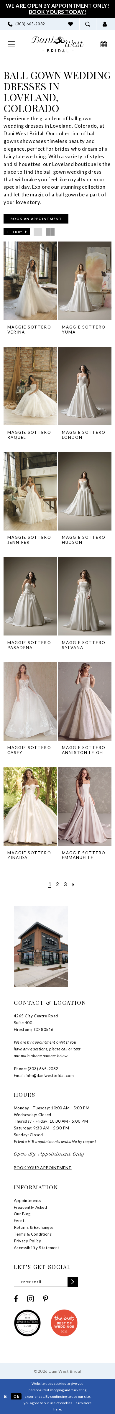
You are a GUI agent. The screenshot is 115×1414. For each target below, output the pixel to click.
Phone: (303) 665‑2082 (36, 1068)
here (57, 1409)
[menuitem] (26, 24)
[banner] (58, 44)
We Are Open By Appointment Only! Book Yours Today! (57, 9)
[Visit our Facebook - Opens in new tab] (16, 1299)
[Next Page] (73, 884)
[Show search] (87, 24)
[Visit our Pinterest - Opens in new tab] (45, 1299)
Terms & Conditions (33, 1234)
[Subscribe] (73, 1282)
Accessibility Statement (37, 1247)
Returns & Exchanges (34, 1227)
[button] (104, 24)
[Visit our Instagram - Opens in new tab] (30, 1299)
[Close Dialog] (5, 1396)
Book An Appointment (36, 219)
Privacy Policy (27, 1241)
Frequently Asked (30, 1207)
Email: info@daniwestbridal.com (44, 1075)
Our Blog (22, 1213)
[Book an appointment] (103, 44)
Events (20, 1220)
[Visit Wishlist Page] (70, 24)
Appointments (27, 1200)
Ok (16, 1396)
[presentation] (30, 281)
